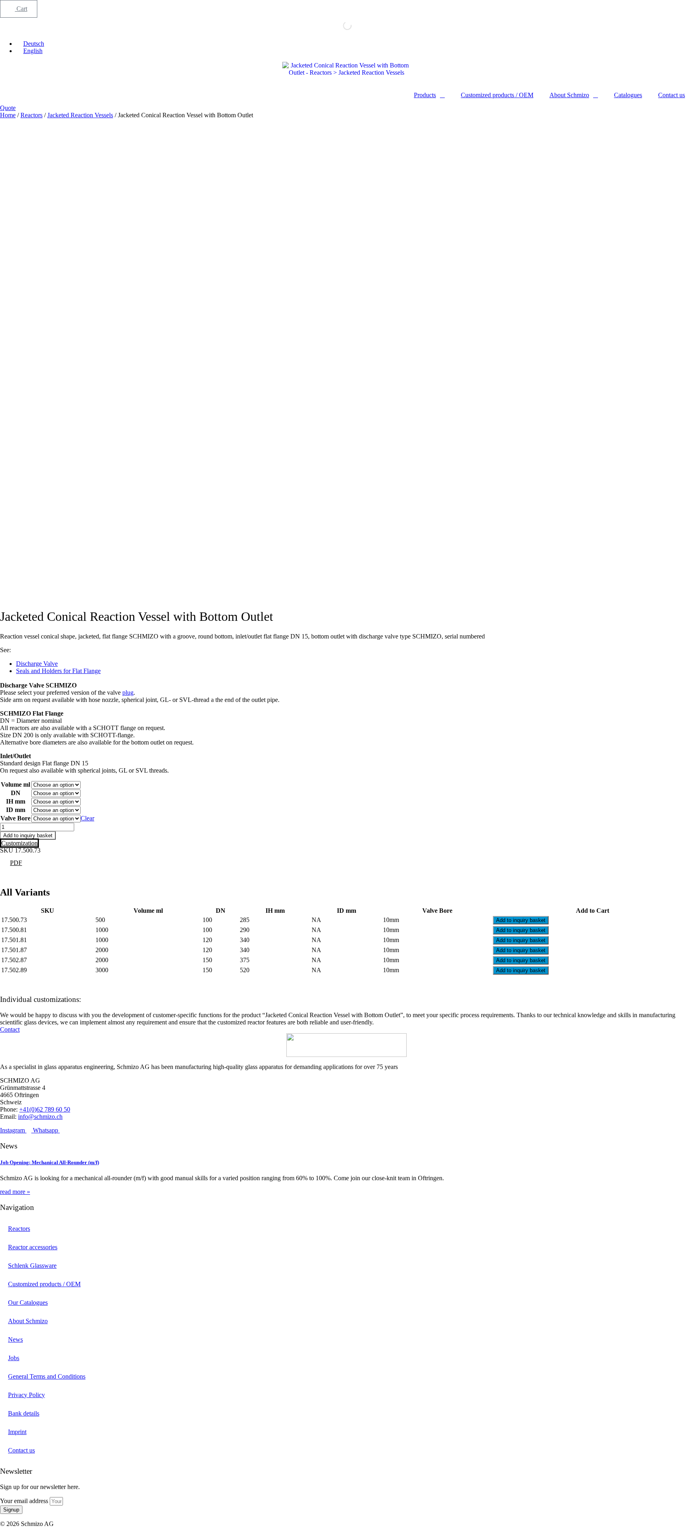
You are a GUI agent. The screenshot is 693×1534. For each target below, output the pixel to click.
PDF (16, 862)
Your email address (25, 1500)
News (15, 1339)
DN (15, 792)
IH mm (15, 801)
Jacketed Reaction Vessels (80, 115)
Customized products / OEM (497, 95)
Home (8, 115)
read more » (15, 1191)
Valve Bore (15, 818)
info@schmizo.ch (40, 1116)
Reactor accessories (32, 1247)
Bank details (23, 1413)
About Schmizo (569, 95)
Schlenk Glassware (32, 1265)
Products (425, 95)
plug (128, 692)
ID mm (15, 809)
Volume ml (15, 784)
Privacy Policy (26, 1394)
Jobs (13, 1357)
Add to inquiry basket (28, 835)
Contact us (671, 95)
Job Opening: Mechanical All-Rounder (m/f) (49, 1162)
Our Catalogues (28, 1302)
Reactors (31, 115)
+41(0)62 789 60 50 (44, 1109)
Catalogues (628, 95)
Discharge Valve (37, 663)
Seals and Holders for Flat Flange (58, 670)
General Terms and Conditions (46, 1376)
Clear (87, 818)
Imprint (17, 1431)
